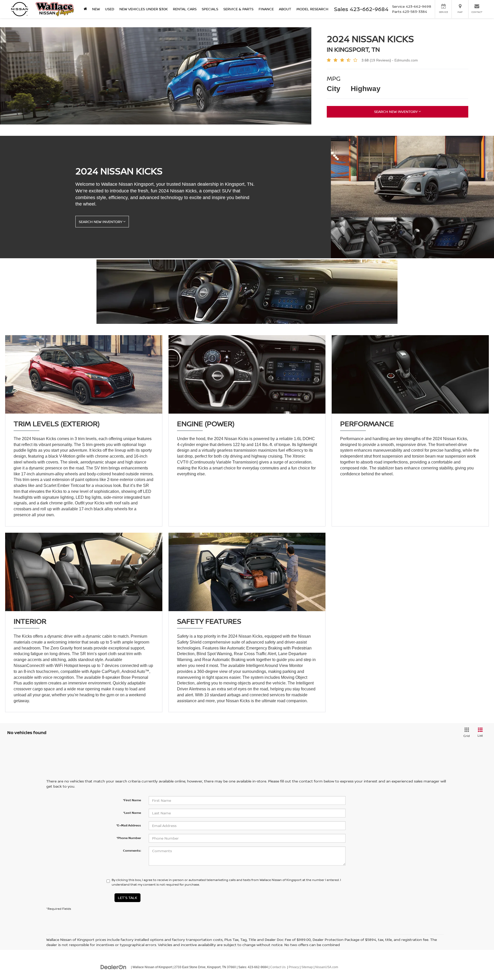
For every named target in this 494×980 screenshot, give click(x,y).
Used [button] (109, 8)
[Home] (85, 9)
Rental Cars (185, 8)
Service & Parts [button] (238, 8)
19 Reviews (380, 60)
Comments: (132, 850)
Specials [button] (210, 8)
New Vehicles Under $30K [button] (143, 8)
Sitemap (307, 967)
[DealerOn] (113, 967)
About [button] (285, 8)
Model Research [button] (312, 8)
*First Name (132, 800)
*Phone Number (129, 838)
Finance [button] (266, 8)
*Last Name (132, 812)
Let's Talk (127, 897)
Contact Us (278, 967)
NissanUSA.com (326, 967)
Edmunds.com (406, 60)
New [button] (96, 8)
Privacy (294, 967)
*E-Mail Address (128, 825)
